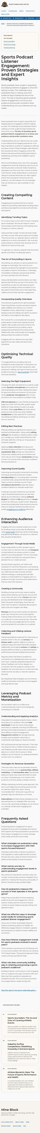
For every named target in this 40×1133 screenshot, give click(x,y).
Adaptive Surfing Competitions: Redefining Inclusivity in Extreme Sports (21, 1046)
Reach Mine (17, 1126)
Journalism (13, 11)
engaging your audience (16, 509)
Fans (27, 1122)
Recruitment (6, 1126)
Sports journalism (9, 41)
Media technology (9, 44)
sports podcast (23, 372)
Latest (3, 11)
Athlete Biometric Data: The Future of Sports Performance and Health (22, 1074)
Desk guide (5, 14)
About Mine (19, 1122)
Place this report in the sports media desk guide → (18, 990)
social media (10, 532)
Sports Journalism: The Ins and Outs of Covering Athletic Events (22, 1020)
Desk (3, 23)
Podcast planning (9, 47)
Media (21, 11)
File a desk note (7, 1122)
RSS (24, 1126)
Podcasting (30, 11)
